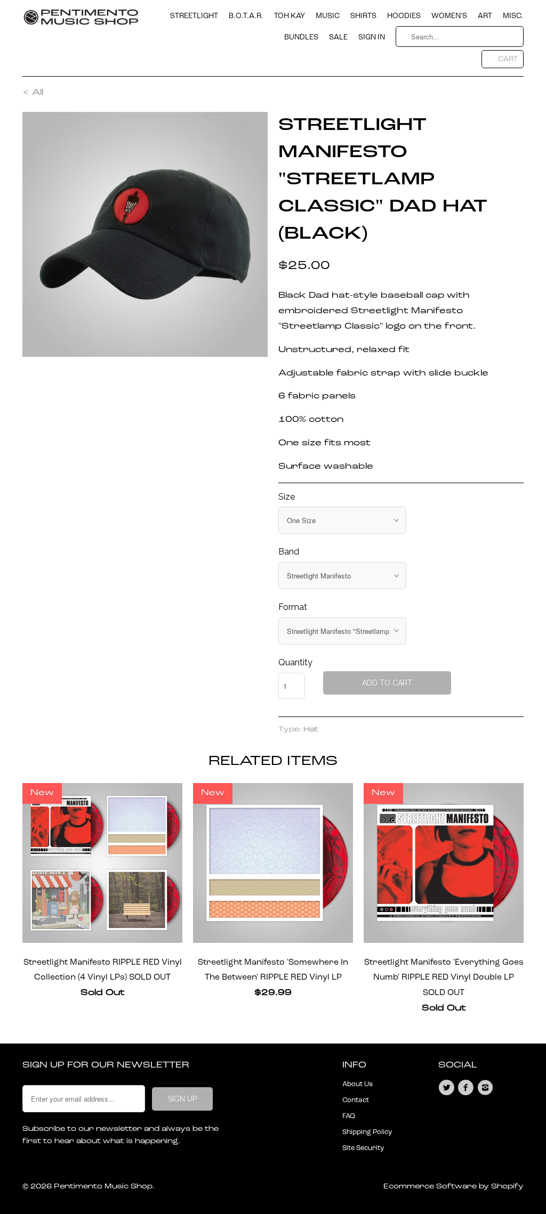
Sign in (371, 37)
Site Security (363, 1148)
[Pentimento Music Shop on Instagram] (486, 1088)
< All (32, 92)
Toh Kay (289, 16)
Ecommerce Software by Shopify (453, 1186)
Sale (338, 37)
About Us (357, 1084)
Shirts (363, 16)
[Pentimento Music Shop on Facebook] (467, 1088)
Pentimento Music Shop (103, 1186)
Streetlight (194, 16)
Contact (355, 1100)
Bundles (301, 37)
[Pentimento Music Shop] (81, 21)
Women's (449, 16)
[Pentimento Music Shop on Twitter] (447, 1088)
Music (328, 16)
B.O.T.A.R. (246, 16)
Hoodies (404, 16)
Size (286, 497)
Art (485, 16)
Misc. (513, 16)
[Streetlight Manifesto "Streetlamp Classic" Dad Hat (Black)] (145, 234)
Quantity (295, 662)
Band (288, 552)
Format (292, 607)
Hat (310, 729)
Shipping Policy (367, 1132)
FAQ (348, 1116)
